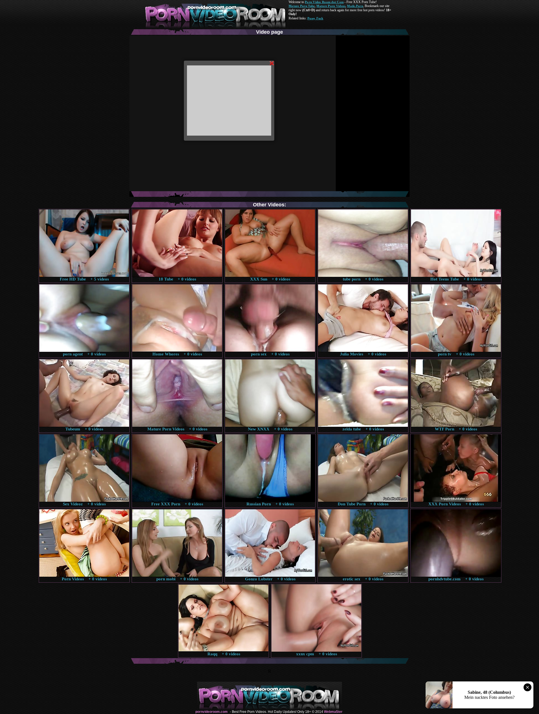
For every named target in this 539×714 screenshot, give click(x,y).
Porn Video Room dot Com (324, 2)
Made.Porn (355, 6)
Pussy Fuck (315, 18)
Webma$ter (333, 712)
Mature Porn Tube (302, 6)
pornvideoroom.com (211, 712)
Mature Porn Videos (330, 6)
